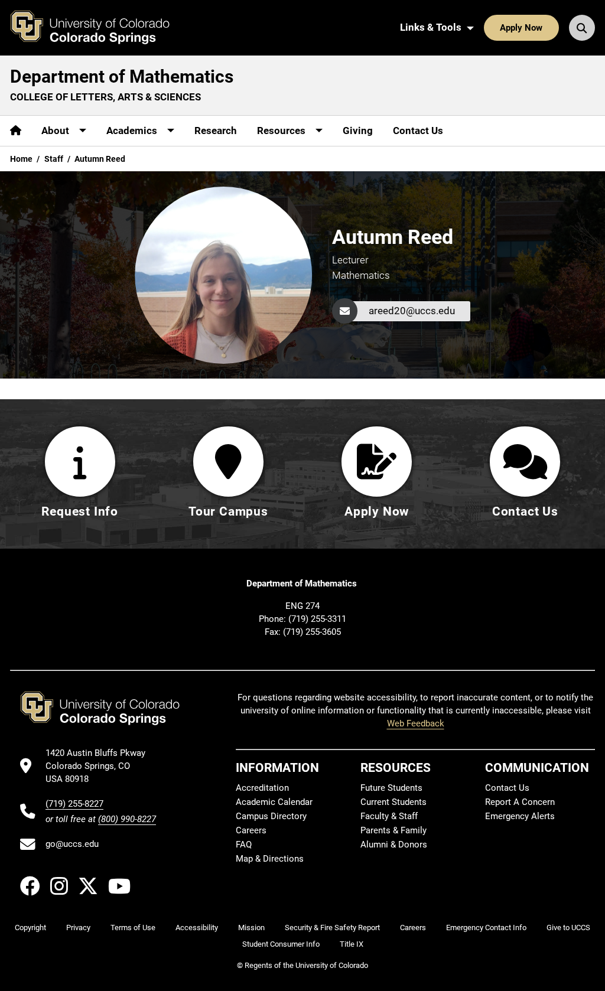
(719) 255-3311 (317, 619)
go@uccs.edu (72, 844)
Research (215, 130)
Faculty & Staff (389, 816)
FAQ (244, 844)
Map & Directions (270, 858)
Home (21, 159)
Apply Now (521, 27)
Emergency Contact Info (486, 927)
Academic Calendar (274, 802)
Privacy (78, 927)
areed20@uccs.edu (412, 311)
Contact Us (418, 130)
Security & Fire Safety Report (332, 927)
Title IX (351, 944)
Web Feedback (415, 723)
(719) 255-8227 (74, 803)
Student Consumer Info (281, 944)
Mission (251, 927)
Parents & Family (393, 830)
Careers (251, 830)
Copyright (30, 927)
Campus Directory (271, 816)
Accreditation (262, 788)
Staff (53, 159)
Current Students (393, 802)
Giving (358, 130)
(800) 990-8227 (127, 819)
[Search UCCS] (582, 28)
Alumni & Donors (393, 844)
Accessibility (196, 927)
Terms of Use (132, 927)
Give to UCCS (568, 927)
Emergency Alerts (520, 816)
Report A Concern (520, 802)
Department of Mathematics (121, 76)
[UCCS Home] (98, 27)
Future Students (391, 788)
